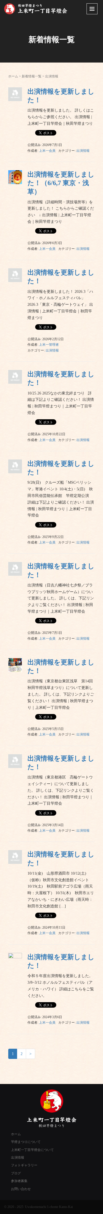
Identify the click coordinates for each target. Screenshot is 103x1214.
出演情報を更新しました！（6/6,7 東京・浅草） (60, 183)
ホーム (13, 76)
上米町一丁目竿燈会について (32, 1150)
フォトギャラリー (24, 1165)
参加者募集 (19, 1181)
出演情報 (83, 151)
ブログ (16, 1173)
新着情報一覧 (31, 76)
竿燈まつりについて (26, 1142)
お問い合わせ (21, 1189)
